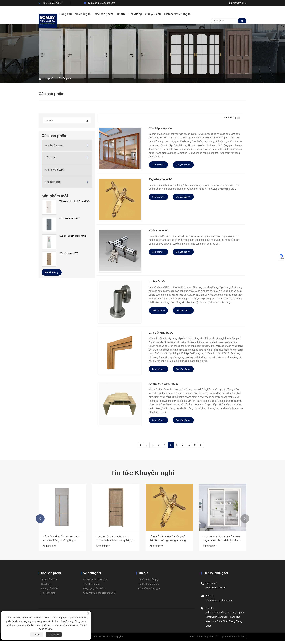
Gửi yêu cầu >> (183, 165)
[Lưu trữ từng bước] (120, 353)
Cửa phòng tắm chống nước (72, 236)
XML (218, 636)
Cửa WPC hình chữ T (69, 218)
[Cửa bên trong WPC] (49, 259)
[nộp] (242, 20)
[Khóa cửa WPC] (120, 251)
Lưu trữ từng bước (161, 332)
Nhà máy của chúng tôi (95, 579)
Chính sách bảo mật (233, 636)
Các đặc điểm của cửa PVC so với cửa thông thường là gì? (61, 538)
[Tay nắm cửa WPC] (120, 199)
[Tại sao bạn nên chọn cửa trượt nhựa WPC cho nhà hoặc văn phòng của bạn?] (222, 507)
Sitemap (201, 636)
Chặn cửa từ (157, 281)
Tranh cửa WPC (54, 145)
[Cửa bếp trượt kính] (120, 148)
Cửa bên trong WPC (68, 253)
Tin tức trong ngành (148, 584)
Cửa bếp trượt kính (161, 128)
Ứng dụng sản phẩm (94, 588)
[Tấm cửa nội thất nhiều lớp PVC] (49, 207)
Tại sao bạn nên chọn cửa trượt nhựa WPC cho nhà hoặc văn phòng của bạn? (222, 538)
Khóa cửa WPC (158, 230)
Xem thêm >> (158, 165)
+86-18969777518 (52, 3)
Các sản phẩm (64, 78)
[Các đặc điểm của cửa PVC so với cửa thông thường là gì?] (62, 507)
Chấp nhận (54, 634)
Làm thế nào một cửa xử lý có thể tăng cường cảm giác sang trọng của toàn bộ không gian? (167, 538)
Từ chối (36, 634)
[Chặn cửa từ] (120, 302)
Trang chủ (48, 78)
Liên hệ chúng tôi (215, 573)
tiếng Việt (238, 3)
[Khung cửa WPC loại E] (120, 404)
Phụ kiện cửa (53, 181)
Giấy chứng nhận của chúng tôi (99, 593)
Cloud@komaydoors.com (101, 3)
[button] (40, 518)
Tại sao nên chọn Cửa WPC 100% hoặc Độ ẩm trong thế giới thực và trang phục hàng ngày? (115, 538)
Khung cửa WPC (55, 169)
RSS (210, 636)
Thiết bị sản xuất (92, 584)
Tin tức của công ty (148, 579)
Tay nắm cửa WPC (160, 179)
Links (192, 636)
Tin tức (143, 573)
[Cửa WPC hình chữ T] (49, 224)
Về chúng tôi (92, 573)
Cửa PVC (50, 157)
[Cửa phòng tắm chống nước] (49, 242)
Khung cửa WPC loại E (163, 383)
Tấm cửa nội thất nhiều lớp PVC (74, 201)
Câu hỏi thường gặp (149, 588)
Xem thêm (50, 272)
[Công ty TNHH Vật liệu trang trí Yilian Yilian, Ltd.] (48, 21)
